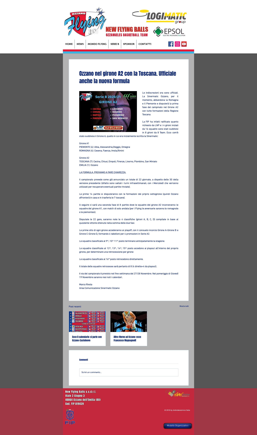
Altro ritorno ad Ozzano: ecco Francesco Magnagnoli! (127, 338)
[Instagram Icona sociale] (177, 44)
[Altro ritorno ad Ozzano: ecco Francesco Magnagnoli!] (128, 321)
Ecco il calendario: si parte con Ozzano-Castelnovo (87, 338)
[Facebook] (170, 44)
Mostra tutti (184, 306)
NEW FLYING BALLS (127, 29)
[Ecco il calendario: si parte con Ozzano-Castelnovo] (87, 321)
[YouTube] (184, 44)
